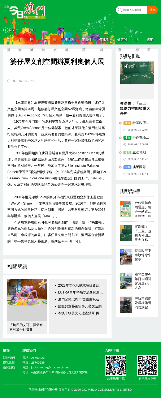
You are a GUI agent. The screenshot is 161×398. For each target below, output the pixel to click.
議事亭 (150, 41)
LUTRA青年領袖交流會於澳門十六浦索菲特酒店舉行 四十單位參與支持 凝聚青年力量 (81, 292)
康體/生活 (87, 41)
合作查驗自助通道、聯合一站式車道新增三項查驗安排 (136, 138)
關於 (12, 30)
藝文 (54, 41)
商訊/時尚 (105, 41)
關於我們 (9, 357)
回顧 (32, 30)
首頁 (8, 41)
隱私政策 (9, 362)
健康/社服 (122, 41)
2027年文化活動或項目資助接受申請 (81, 285)
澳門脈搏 (69, 41)
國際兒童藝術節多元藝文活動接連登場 (81, 306)
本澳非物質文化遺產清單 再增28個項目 (81, 313)
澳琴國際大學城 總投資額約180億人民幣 (137, 167)
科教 (43, 41)
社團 (136, 41)
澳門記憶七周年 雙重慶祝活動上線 (81, 299)
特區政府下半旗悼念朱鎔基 (136, 123)
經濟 (31, 41)
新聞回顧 (9, 367)
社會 (19, 41)
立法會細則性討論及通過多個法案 (136, 152)
